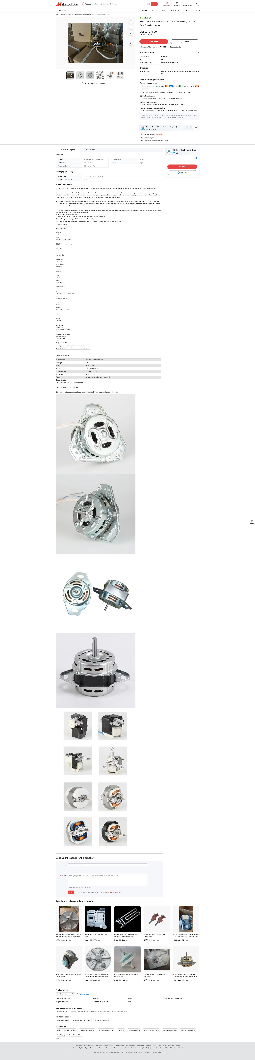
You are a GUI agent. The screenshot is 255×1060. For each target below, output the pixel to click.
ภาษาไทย (160, 1048)
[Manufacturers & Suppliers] (66, 4)
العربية (138, 1048)
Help (163, 10)
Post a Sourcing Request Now (111, 892)
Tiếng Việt (173, 1048)
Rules (198, 10)
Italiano (118, 1048)
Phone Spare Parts (134, 1030)
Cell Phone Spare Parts (188, 1030)
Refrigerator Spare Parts (151, 1030)
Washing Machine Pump (106, 1030)
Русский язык (109, 1048)
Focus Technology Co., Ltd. (114, 1052)
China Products (88, 1045)
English (81, 1048)
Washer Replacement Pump (81, 1020)
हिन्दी (154, 1048)
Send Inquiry (153, 42)
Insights (178, 1045)
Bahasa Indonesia (183, 1048)
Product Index (162, 1045)
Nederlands (131, 1048)
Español (87, 1048)
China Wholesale (119, 1045)
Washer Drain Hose (63, 1020)
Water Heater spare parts (63, 998)
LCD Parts (121, 1030)
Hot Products (78, 1045)
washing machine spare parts (172, 998)
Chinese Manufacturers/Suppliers (104, 1045)
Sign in (197, 5)
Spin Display (61, 1035)
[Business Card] (196, 158)
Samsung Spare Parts (170, 1030)
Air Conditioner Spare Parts (100, 1002)
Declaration (148, 1052)
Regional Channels (151, 1045)
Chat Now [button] (186, 42)
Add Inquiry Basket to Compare (96, 83)
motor (129, 1002)
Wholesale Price (130, 1045)
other (129, 998)
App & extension (175, 10)
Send (70, 892)
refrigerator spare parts (63, 1002)
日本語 (149, 1048)
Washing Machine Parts (102, 14)
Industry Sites (140, 1045)
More (57, 1038)
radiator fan (95, 998)
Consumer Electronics (67, 14)
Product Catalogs (83, 994)
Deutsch (124, 1048)
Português (94, 1048)
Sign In (142, 140)
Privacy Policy (157, 1052)
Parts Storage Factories (87, 1030)
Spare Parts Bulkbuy (75, 1035)
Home (57, 14)
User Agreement (138, 1052)
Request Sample (175, 47)
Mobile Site (171, 1045)
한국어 (143, 1048)
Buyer (153, 10)
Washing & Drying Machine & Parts (84, 14)
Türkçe (166, 1048)
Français (101, 1048)
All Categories (62, 10)
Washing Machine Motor (102, 1020)
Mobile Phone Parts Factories (66, 1030)
